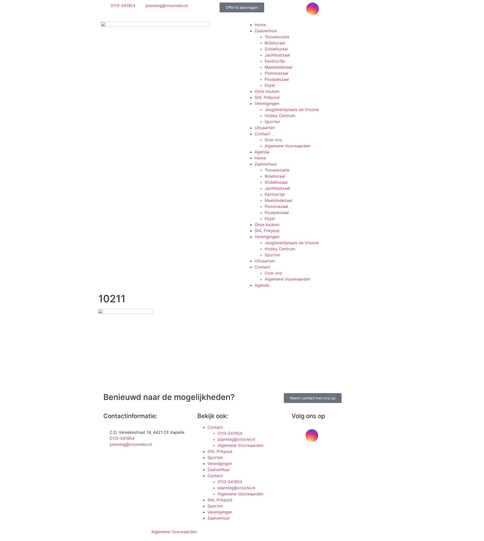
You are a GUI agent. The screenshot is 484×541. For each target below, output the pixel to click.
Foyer (270, 85)
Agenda (262, 151)
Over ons (273, 139)
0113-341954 (230, 433)
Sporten (272, 121)
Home (260, 24)
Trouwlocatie (277, 36)
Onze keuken (267, 91)
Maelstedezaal (278, 67)
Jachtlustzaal (277, 55)
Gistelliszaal (276, 48)
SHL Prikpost (267, 97)
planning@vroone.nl (236, 439)
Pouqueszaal (277, 79)
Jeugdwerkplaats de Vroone (292, 109)
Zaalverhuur (266, 30)
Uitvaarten (265, 127)
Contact (262, 133)
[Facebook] (298, 9)
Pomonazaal (276, 73)
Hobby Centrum (280, 115)
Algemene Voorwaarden (287, 145)
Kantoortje (275, 61)
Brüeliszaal (275, 42)
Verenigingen (267, 103)
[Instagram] (312, 9)
